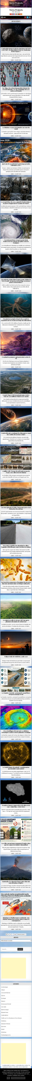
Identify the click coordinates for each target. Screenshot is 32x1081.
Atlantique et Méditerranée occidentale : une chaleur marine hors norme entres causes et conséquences (16, 919)
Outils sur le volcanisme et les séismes (11, 1018)
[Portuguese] (19, 14)
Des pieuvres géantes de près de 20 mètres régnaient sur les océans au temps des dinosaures (16, 319)
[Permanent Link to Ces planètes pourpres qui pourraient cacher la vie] (16, 344)
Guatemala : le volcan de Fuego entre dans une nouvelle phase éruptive (16, 882)
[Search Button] (30, 17)
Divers (20, 298)
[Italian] (17, 14)
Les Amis (3, 1006)
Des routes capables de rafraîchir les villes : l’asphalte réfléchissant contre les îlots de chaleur (16, 546)
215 (15, 934)
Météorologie (16, 142)
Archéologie (14, 298)
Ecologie (20, 599)
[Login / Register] (27, 17)
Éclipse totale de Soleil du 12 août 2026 (16, 656)
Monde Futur (4, 1012)
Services (3, 1026)
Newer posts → (22, 934)
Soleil (16, 106)
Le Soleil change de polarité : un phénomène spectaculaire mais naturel (16, 768)
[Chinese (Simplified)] (11, 14)
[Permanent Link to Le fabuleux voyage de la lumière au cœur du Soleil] (16, 114)
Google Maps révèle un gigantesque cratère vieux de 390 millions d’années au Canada (16, 395)
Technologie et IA (16, 67)
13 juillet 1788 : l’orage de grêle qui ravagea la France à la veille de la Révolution (16, 471)
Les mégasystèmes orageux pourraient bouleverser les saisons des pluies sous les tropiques (16, 241)
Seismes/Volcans (17, 710)
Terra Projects (16, 3)
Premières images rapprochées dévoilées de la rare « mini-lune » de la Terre (16, 806)
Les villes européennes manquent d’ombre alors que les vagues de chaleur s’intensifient (16, 844)
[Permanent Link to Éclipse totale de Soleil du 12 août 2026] (16, 643)
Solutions (23, 258)
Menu (4, 17)
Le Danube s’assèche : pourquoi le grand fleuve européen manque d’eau (16, 693)
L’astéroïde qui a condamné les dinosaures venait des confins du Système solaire (16, 433)
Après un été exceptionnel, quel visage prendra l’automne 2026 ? (16, 164)
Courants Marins (5, 992)
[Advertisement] (13, 968)
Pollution (15, 258)
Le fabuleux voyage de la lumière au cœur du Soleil (16, 128)
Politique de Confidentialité (18, 1077)
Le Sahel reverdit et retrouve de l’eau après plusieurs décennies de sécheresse (16, 621)
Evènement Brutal (12, 181)
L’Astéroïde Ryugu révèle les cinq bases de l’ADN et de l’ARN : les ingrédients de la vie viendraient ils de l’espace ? (16, 50)
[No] (30, 1074)
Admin (12, 60)
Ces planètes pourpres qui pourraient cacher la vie (16, 357)
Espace (16, 27)
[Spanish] (21, 14)
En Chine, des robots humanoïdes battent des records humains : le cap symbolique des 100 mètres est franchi (16, 89)
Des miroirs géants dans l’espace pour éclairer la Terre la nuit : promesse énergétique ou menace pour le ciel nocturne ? (16, 281)
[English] (13, 14)
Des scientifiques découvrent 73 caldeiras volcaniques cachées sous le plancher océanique (16, 731)
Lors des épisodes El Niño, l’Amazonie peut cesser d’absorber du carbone (16, 508)
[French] (15, 14)
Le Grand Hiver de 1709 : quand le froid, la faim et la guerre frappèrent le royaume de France (16, 202)
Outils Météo (4, 1015)
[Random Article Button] (25, 17)
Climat (13, 486)
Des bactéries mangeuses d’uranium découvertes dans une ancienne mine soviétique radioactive (16, 583)
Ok (8, 1077)
